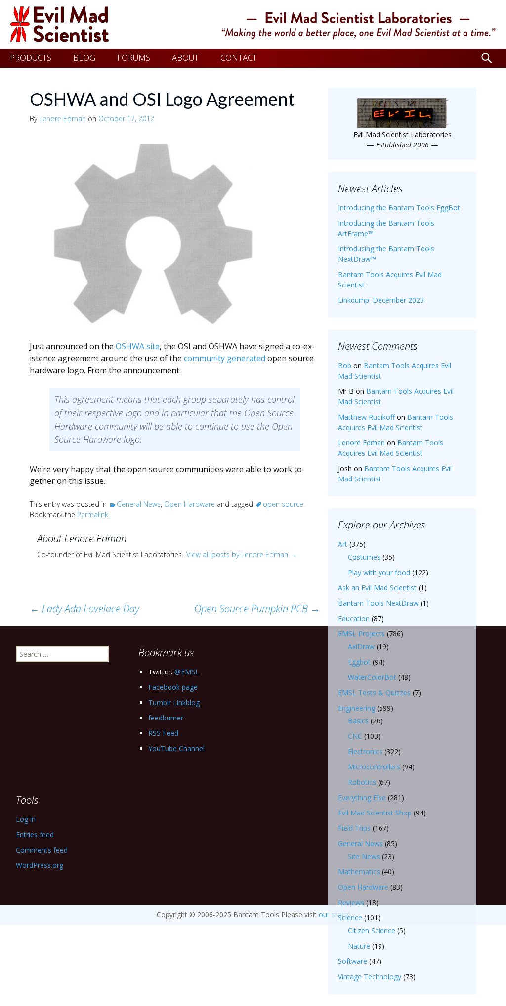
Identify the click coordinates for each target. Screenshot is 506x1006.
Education (354, 618)
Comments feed (42, 850)
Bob (344, 365)
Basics (358, 720)
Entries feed (35, 834)
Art (342, 544)
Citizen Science (371, 930)
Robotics (362, 782)
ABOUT (185, 57)
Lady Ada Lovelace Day (84, 608)
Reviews (351, 902)
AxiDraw (361, 646)
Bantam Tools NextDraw (378, 603)
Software (352, 961)
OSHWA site (138, 346)
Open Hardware (189, 504)
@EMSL (186, 671)
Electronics (365, 751)
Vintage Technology (369, 976)
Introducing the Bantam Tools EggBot (399, 207)
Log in (26, 819)
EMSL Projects (361, 633)
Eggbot (359, 662)
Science (350, 917)
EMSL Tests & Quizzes (374, 692)
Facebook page (173, 687)
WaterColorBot (372, 677)
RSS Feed (163, 733)
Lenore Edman (62, 118)
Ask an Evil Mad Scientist (377, 587)
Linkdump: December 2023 (381, 300)
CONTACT (238, 57)
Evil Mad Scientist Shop (375, 812)
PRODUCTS (30, 57)
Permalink (92, 514)
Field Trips (354, 828)
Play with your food (379, 572)
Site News (364, 856)
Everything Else (362, 797)
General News (139, 504)
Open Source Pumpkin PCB (257, 608)
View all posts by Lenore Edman (241, 554)
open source (283, 504)
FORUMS (133, 57)
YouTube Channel (176, 748)
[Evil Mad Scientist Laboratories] (253, 24)
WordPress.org (39, 865)
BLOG (84, 57)
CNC (355, 736)
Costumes (364, 557)
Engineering (356, 708)
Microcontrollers (374, 766)
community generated (224, 358)
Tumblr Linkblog (174, 702)
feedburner (165, 717)
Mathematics (359, 871)
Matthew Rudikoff (366, 417)
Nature (359, 946)
